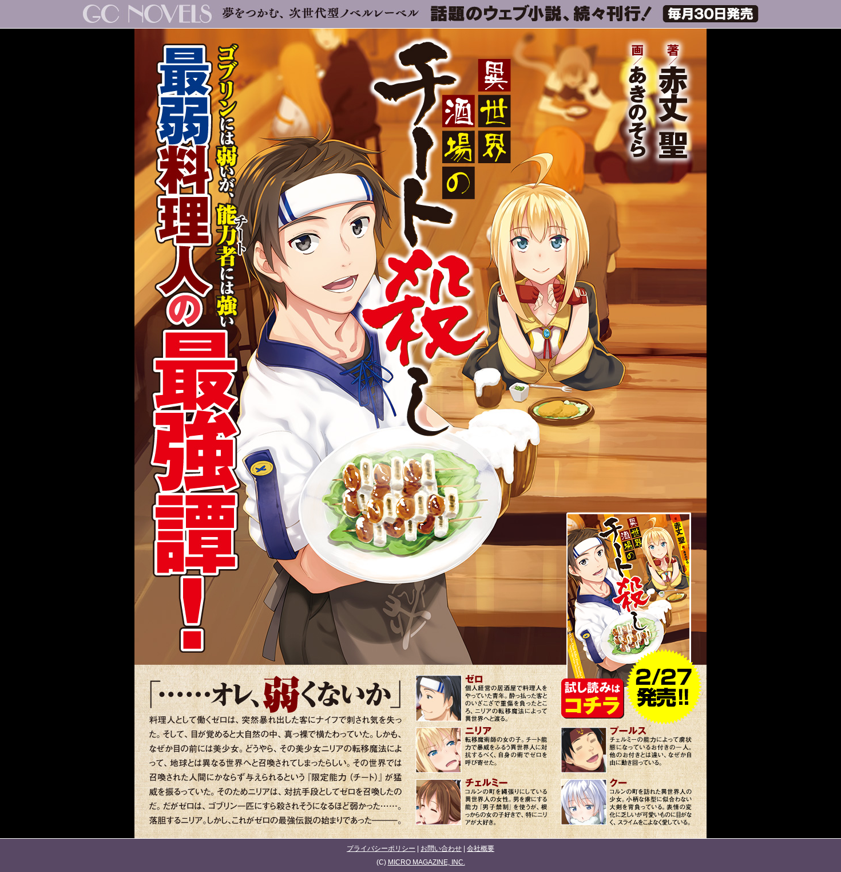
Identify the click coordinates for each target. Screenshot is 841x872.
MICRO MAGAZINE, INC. (426, 862)
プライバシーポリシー (381, 849)
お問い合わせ (441, 849)
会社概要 (480, 849)
